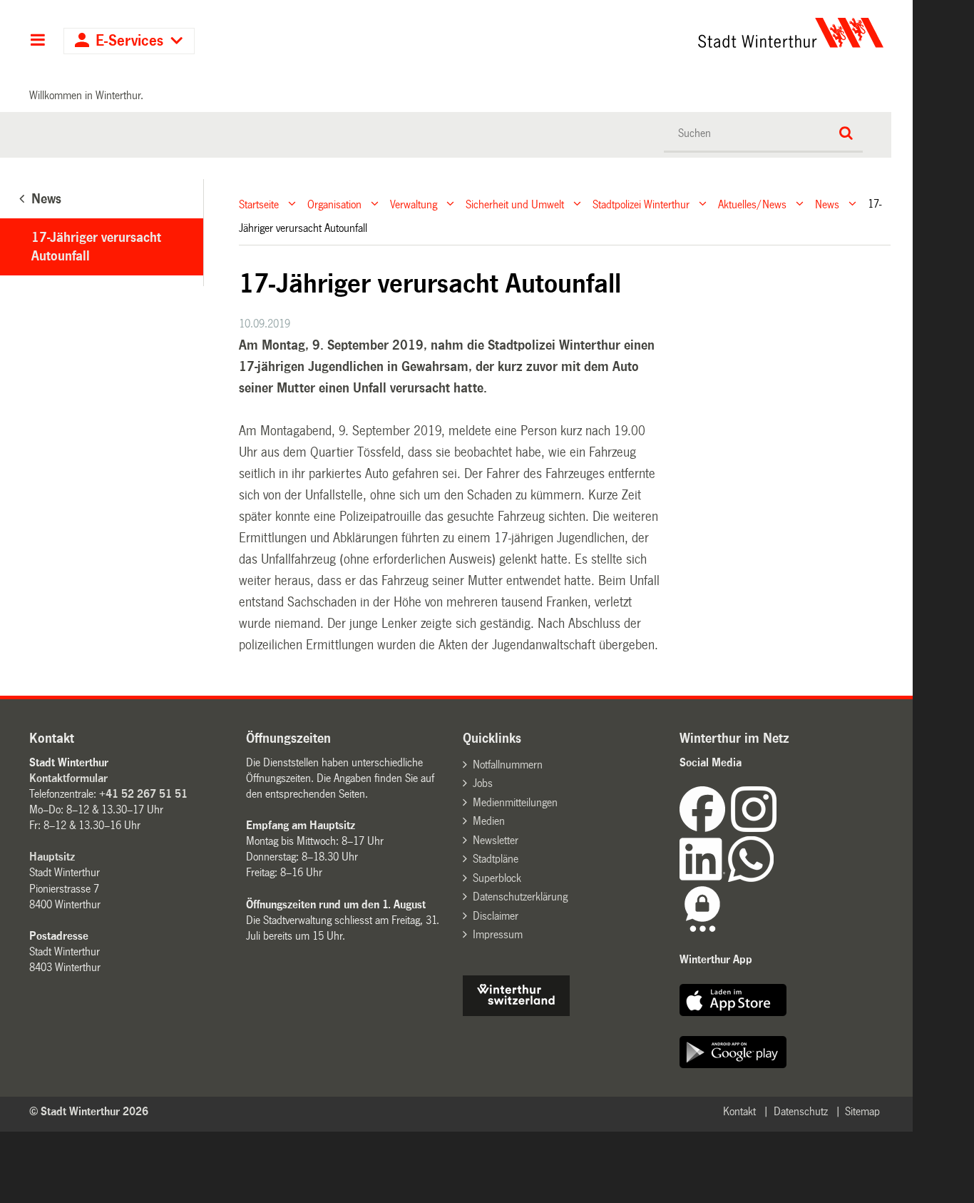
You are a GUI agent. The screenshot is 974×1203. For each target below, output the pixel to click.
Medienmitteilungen (515, 802)
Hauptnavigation (37, 41)
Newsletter (495, 840)
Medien (489, 821)
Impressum (498, 934)
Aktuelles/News (752, 204)
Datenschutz (801, 1111)
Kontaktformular (68, 778)
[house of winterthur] (516, 1012)
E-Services (129, 41)
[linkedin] (704, 878)
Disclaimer (495, 916)
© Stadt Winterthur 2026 (88, 1111)
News (827, 204)
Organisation (334, 204)
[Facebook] (705, 828)
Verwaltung (413, 204)
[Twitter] (777, 828)
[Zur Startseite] (657, 33)
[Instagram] (753, 828)
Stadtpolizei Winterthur (641, 204)
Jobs (483, 783)
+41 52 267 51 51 (143, 794)
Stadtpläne (495, 859)
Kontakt (739, 1111)
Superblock (497, 878)
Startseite (259, 204)
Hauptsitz (52, 857)
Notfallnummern (508, 764)
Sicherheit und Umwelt (515, 204)
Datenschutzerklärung (520, 896)
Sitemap (862, 1111)
